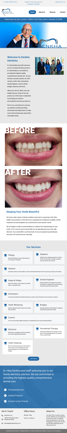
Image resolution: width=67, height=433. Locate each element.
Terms (53, 431)
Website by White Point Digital (38, 431)
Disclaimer (58, 431)
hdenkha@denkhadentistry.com (12, 423)
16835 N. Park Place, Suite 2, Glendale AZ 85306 (45, 19)
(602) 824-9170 (60, 2)
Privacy (49, 431)
